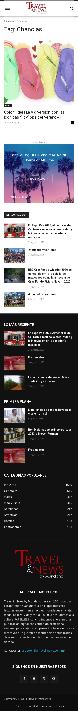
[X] (44, 679)
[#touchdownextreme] (14, 255)
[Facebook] (24, 679)
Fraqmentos (36, 357)
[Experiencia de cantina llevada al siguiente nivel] (14, 415)
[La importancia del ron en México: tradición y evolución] (14, 382)
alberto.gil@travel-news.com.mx (43, 650)
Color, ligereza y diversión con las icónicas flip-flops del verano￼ (34, 115)
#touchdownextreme (42, 249)
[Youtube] (54, 679)
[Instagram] (34, 679)
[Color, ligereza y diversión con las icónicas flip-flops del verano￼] (39, 72)
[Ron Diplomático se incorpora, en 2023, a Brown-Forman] (14, 435)
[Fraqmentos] (14, 363)
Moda (8, 105)
